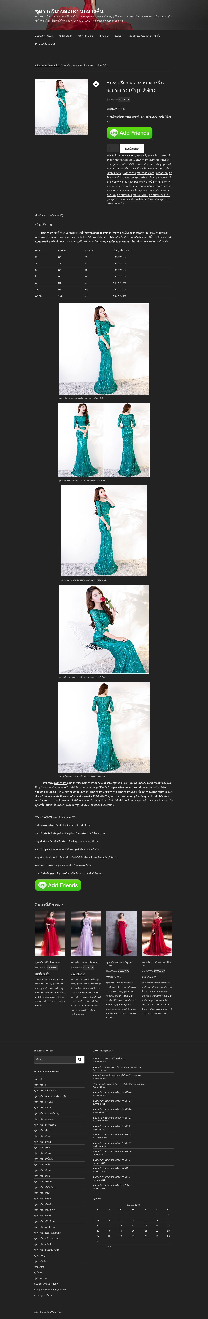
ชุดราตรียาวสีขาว (42, 1135)
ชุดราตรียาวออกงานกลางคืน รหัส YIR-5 (111, 1168)
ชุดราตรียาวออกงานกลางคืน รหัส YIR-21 (112, 1125)
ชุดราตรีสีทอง (160, 186)
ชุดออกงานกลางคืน (127, 190)
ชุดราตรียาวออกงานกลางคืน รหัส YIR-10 (112, 1151)
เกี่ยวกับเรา (104, 35)
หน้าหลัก (39, 65)
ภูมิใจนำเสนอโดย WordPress (48, 1311)
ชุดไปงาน (59, 996)
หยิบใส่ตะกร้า (132, 148)
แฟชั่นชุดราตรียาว (52, 65)
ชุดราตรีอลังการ (145, 173)
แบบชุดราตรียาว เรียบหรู (144, 177)
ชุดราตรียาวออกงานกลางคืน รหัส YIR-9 (111, 1159)
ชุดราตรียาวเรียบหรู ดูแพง (46, 1249)
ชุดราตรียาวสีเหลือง (43, 1204)
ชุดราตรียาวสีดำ (42, 1147)
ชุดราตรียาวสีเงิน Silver (45, 1187)
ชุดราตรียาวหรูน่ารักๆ (149, 164)
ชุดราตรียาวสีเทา (42, 1192)
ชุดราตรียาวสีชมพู (42, 1141)
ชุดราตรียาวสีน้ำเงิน (43, 1158)
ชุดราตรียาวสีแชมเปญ (44, 1209)
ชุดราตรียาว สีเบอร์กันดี (45, 1090)
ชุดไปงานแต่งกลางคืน (122, 199)
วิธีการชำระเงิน (85, 35)
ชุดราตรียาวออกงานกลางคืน (69, 11)
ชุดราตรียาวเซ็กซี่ (42, 1244)
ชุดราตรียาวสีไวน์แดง (44, 992)
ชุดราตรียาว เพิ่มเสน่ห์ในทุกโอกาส (109, 1058)
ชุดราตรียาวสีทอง (42, 1152)
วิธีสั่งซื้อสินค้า (65, 35)
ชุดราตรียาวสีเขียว (126, 164)
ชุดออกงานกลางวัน (149, 190)
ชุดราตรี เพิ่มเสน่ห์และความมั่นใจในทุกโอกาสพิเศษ (117, 1075)
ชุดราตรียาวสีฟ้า (42, 1164)
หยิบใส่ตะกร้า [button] (42, 973)
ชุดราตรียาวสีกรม (42, 1130)
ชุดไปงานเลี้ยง (124, 195)
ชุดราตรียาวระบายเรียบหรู (51, 988)
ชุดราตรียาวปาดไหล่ (44, 1101)
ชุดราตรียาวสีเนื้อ (42, 1198)
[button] (96, 84)
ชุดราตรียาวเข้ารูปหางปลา (144, 168)
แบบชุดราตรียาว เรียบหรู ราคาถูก (50, 1289)
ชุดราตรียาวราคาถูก (79, 996)
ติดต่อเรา (119, 35)
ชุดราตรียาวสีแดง (121, 995)
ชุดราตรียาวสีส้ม (42, 1175)
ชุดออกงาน (162, 173)
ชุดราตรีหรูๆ (129, 173)
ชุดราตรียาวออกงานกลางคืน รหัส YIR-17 (112, 1142)
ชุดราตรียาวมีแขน (145, 159)
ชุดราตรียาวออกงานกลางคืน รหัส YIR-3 (111, 1176)
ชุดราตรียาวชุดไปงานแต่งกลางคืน (50, 1096)
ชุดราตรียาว (153, 155)
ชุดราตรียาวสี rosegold (45, 1124)
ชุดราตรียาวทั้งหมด (44, 35)
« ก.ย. (109, 1246)
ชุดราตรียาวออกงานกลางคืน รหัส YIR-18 (112, 1134)
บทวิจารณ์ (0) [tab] (56, 215)
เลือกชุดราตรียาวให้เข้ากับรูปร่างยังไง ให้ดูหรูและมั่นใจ (118, 1083)
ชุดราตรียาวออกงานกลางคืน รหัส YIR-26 (112, 1109)
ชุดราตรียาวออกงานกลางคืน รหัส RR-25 (112, 1185)
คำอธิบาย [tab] (40, 215)
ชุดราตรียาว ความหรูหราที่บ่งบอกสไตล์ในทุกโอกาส (117, 1066)
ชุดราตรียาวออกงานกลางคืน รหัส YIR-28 (112, 1092)
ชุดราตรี (141, 155)
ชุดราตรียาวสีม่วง (42, 1170)
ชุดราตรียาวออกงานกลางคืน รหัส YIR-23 (112, 1117)
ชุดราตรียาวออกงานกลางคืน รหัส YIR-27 (112, 1100)
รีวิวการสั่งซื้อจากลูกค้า (45, 43)
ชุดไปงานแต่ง (122, 177)
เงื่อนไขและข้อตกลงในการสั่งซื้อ (144, 35)
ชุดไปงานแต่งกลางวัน (147, 199)
